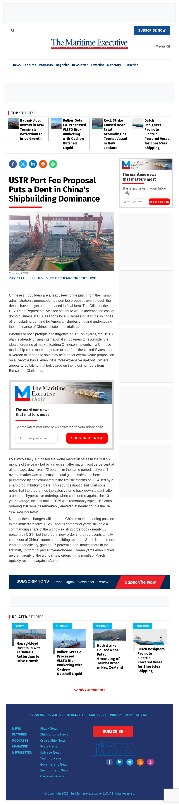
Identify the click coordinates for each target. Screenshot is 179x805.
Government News (54, 764)
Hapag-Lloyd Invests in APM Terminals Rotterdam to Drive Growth (32, 129)
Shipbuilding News (54, 734)
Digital (70, 582)
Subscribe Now (87, 438)
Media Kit (163, 46)
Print (58, 582)
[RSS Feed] (140, 762)
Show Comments (89, 690)
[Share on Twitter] (23, 164)
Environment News (54, 770)
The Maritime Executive (78, 278)
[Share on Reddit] (43, 164)
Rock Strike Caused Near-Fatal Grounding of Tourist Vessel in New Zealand (115, 134)
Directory (114, 65)
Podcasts (46, 65)
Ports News (48, 746)
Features (29, 65)
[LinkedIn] (119, 762)
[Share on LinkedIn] (33, 164)
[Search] (13, 31)
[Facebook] (109, 762)
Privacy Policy (121, 715)
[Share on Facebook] (13, 164)
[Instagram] (150, 762)
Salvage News (50, 752)
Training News (50, 758)
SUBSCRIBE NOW (152, 30)
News (16, 728)
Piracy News (49, 728)
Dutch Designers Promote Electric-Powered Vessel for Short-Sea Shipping (157, 134)
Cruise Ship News (53, 740)
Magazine (62, 65)
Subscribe (131, 65)
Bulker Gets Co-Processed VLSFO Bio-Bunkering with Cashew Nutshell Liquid (74, 134)
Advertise (98, 65)
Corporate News (52, 776)
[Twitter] (129, 762)
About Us (37, 715)
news (17, 65)
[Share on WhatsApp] (53, 164)
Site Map (142, 715)
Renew (102, 582)
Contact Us (98, 715)
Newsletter (80, 65)
